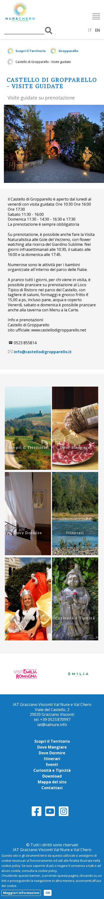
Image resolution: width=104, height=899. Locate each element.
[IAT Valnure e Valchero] (30, 12)
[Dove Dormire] (28, 553)
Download (52, 776)
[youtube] (50, 815)
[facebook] (36, 815)
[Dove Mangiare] (75, 468)
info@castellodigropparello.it (43, 351)
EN (97, 30)
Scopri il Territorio (30, 51)
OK (47, 893)
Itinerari (52, 758)
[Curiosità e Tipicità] (75, 639)
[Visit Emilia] (26, 673)
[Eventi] (28, 639)
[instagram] (63, 815)
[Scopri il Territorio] (28, 468)
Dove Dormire (52, 753)
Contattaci (52, 787)
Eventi (52, 764)
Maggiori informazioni (21, 893)
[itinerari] (75, 553)
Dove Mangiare (52, 747)
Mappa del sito (52, 782)
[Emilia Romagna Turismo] (78, 673)
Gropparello (68, 51)
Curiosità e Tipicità (52, 770)
